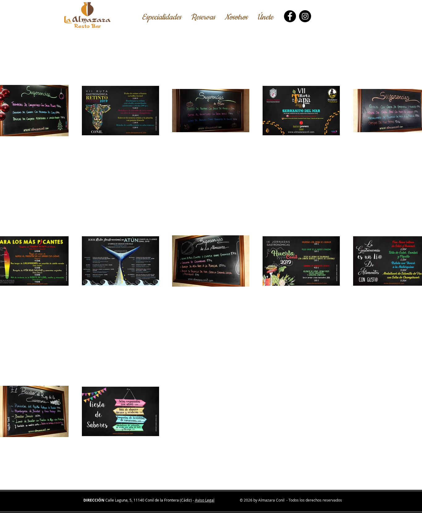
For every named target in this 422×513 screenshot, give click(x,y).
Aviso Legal (204, 500)
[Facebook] (290, 16)
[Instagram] (305, 16)
